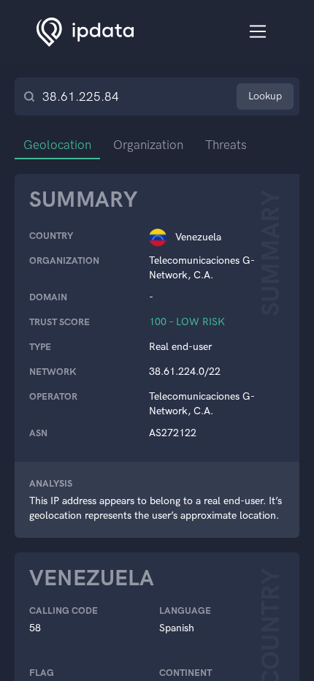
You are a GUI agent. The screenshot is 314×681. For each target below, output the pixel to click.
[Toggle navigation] (258, 32)
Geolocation (57, 144)
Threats (226, 144)
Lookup (265, 96)
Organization (148, 144)
